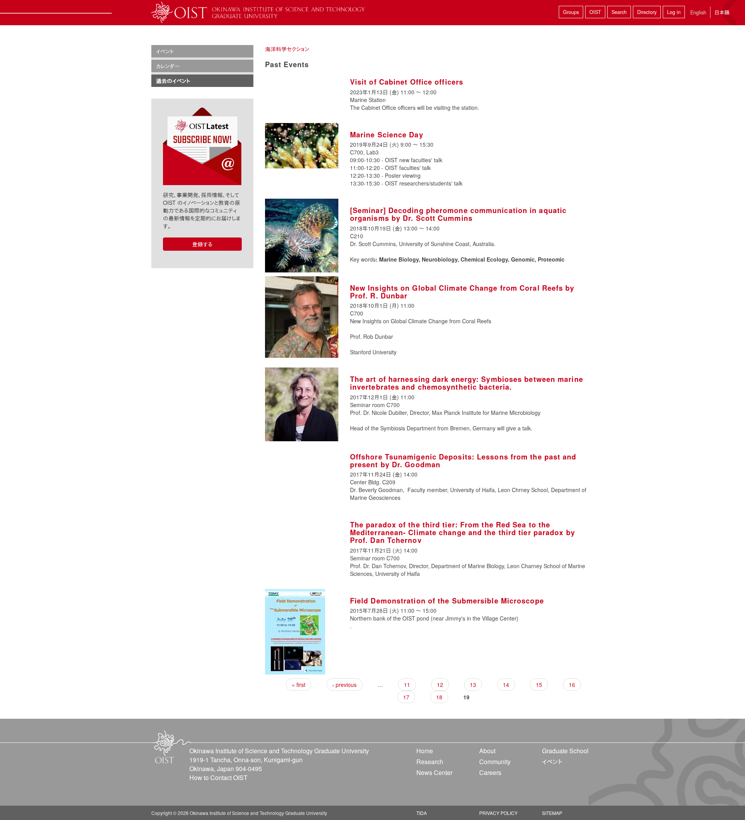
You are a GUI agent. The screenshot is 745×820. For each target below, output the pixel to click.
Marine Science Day (386, 135)
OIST (595, 12)
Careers (490, 772)
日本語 (721, 12)
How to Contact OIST (218, 777)
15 (539, 684)
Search (619, 12)
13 (473, 684)
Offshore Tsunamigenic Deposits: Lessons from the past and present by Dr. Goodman (463, 461)
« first (298, 684)
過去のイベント (173, 81)
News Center (434, 772)
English (698, 12)
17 (406, 697)
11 (407, 684)
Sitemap (552, 813)
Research (429, 761)
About (487, 750)
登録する (202, 244)
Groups (571, 12)
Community (495, 761)
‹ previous (344, 684)
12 (440, 684)
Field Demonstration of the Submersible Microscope (447, 601)
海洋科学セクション (287, 49)
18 (439, 697)
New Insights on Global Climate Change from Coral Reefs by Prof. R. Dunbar (462, 292)
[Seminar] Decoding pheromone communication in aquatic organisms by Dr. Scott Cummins (458, 214)
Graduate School (565, 750)
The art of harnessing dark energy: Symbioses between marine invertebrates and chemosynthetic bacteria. (466, 383)
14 (506, 684)
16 (572, 684)
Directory (647, 12)
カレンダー (168, 66)
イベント (165, 51)
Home (424, 750)
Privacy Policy (498, 813)
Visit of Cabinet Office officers (406, 82)
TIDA (421, 813)
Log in (674, 12)
